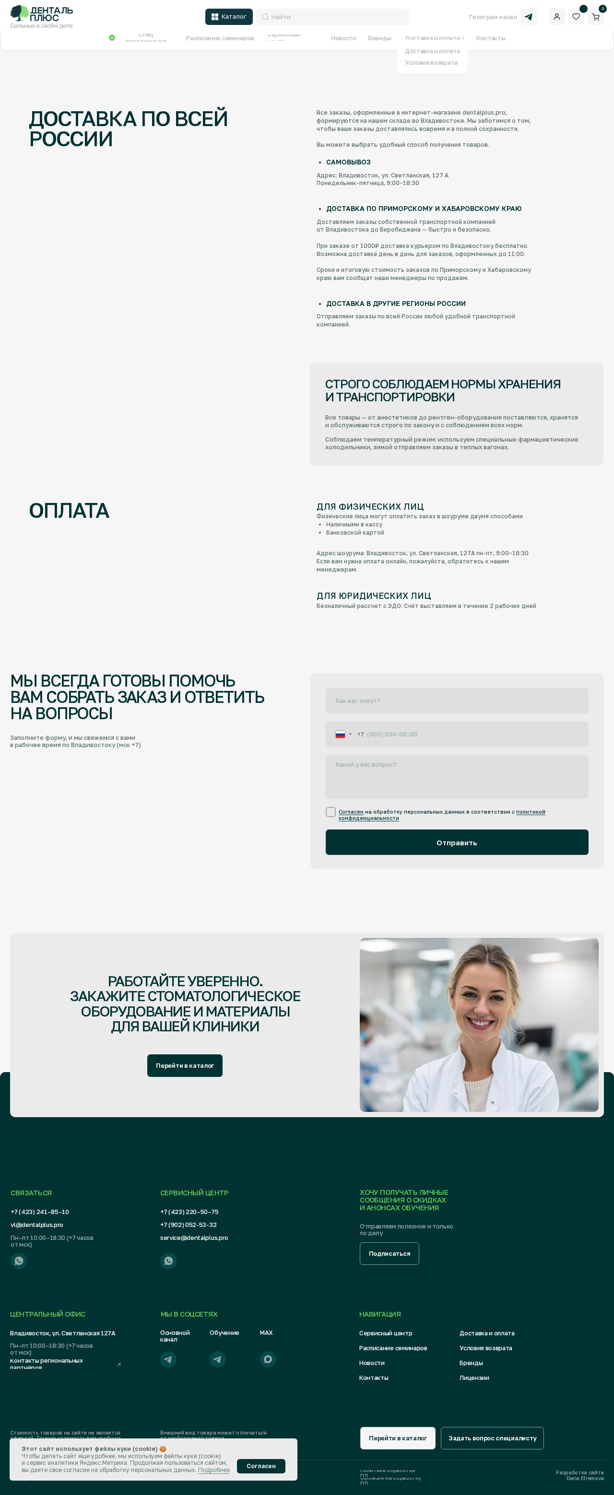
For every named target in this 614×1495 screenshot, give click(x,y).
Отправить (457, 842)
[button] (389, 1253)
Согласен (351, 812)
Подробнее (214, 1469)
